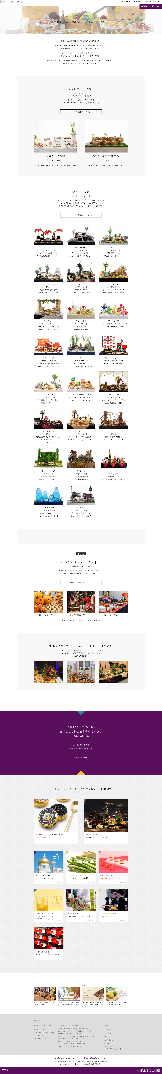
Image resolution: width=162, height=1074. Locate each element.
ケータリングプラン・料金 (42, 1026)
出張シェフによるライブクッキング (69, 1041)
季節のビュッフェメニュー (42, 1029)
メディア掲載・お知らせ (113, 1049)
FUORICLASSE (148, 1070)
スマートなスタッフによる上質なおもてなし (72, 1044)
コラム (106, 1036)
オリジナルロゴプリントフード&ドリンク (71, 1038)
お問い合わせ (108, 1040)
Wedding (107, 1033)
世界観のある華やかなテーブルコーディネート (73, 1028)
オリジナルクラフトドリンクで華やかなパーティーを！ (76, 1036)
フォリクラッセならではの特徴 (68, 1026)
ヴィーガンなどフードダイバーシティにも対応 (73, 1033)
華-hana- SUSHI (40, 1038)
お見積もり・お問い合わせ (150, 6)
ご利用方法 (108, 1029)
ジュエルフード (40, 1035)
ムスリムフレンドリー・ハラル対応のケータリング (74, 1031)
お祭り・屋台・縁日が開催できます (69, 1046)
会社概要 (107, 1043)
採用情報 (108, 1046)
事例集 (106, 1026)
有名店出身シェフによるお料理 (44, 1033)
